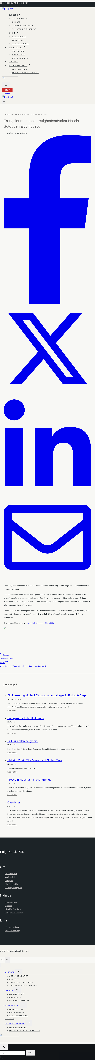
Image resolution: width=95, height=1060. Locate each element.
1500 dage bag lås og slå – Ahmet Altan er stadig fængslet (23, 664)
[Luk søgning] (4, 1047)
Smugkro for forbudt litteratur (25, 718)
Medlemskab (18, 51)
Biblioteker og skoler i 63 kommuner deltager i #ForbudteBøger (47, 695)
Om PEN (9, 990)
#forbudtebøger (20, 44)
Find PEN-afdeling (12, 931)
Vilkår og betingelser (13, 888)
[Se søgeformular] (6, 85)
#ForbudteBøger (15, 1024)
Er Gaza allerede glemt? (22, 741)
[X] (47, 391)
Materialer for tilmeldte (25, 73)
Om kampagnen (19, 69)
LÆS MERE (12, 711)
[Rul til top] (2, 960)
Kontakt (13, 62)
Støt (7, 90)
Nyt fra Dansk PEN (37, 114)
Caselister (13, 802)
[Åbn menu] (3, 101)
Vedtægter (9, 881)
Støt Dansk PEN (20, 58)
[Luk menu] (0, 965)
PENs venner (18, 55)
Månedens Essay (7, 656)
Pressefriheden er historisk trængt (29, 779)
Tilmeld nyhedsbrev (22, 25)
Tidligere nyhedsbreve (24, 29)
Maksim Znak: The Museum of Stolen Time (34, 760)
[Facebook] (47, 303)
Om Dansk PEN (19, 37)
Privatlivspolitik (11, 884)
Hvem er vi (17, 40)
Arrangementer (20, 18)
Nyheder (16, 22)
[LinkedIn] (47, 492)
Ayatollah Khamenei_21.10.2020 (40, 623)
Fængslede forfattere (15, 114)
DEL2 (27, 951)
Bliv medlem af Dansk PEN (14, 3)
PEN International (12, 927)
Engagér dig (12, 1005)
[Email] (47, 580)
